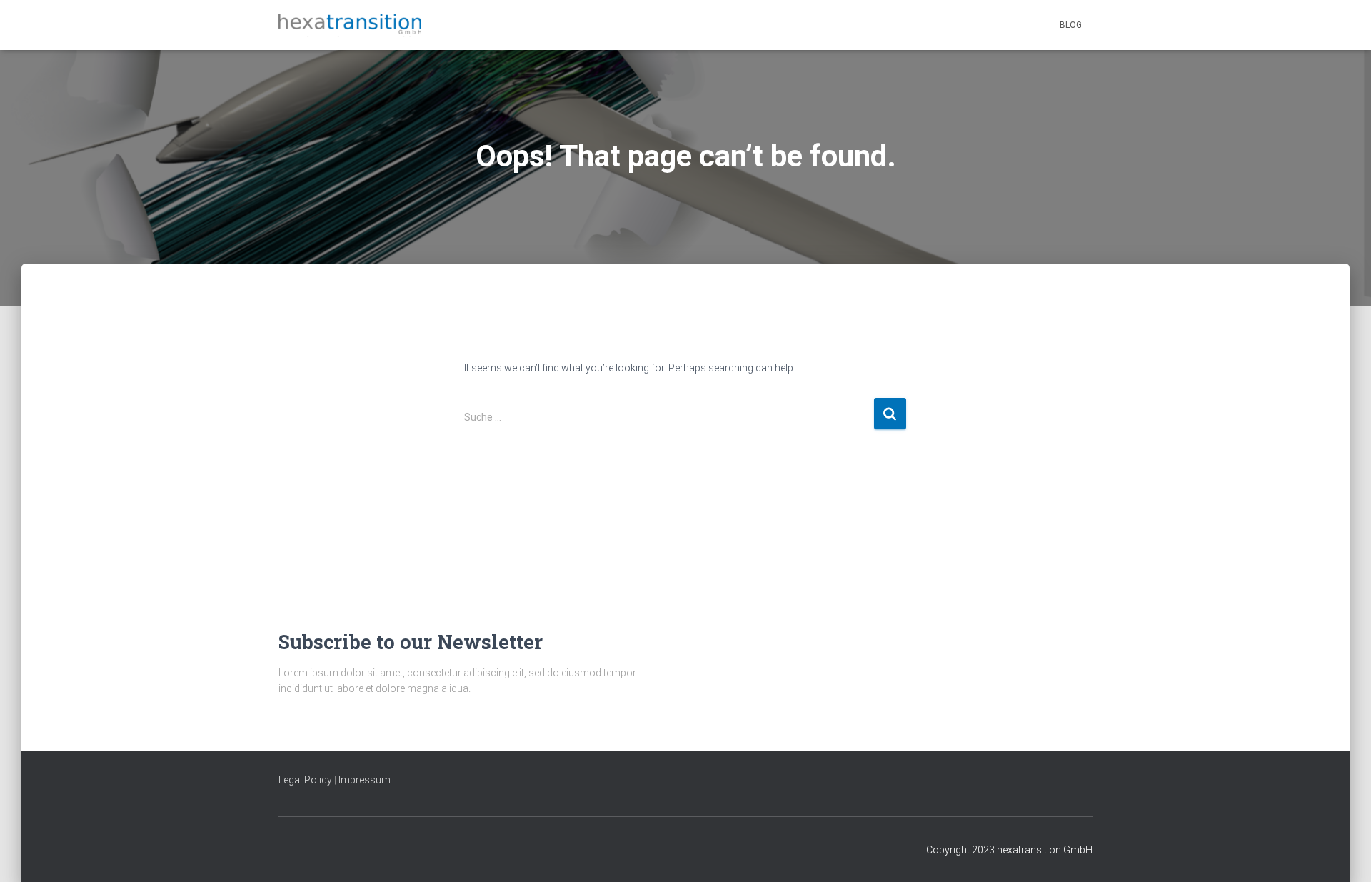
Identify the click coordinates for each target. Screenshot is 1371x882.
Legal (291, 780)
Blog (1071, 25)
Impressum (364, 780)
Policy (318, 780)
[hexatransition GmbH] (350, 25)
